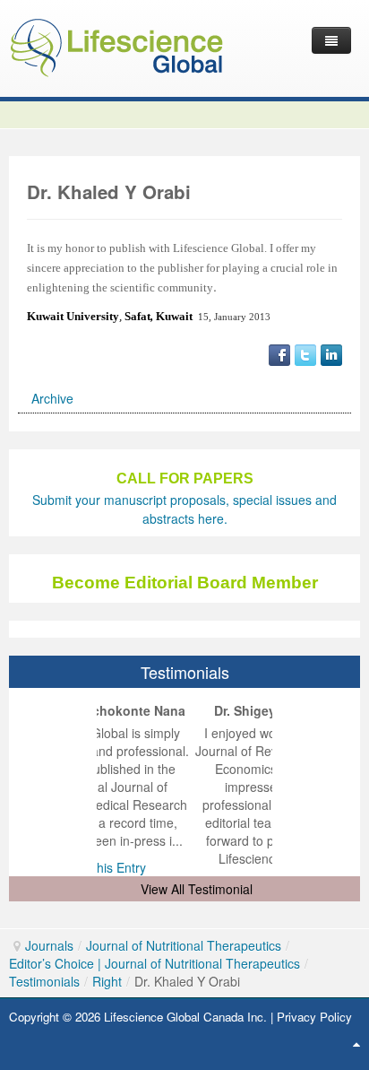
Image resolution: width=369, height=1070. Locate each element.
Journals (49, 945)
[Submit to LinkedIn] (331, 353)
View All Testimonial (197, 889)
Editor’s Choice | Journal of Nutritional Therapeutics (154, 963)
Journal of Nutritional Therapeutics (183, 945)
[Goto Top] (356, 1043)
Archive (52, 398)
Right (107, 981)
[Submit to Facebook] (279, 353)
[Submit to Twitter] (305, 353)
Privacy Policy (314, 1016)
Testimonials (44, 981)
